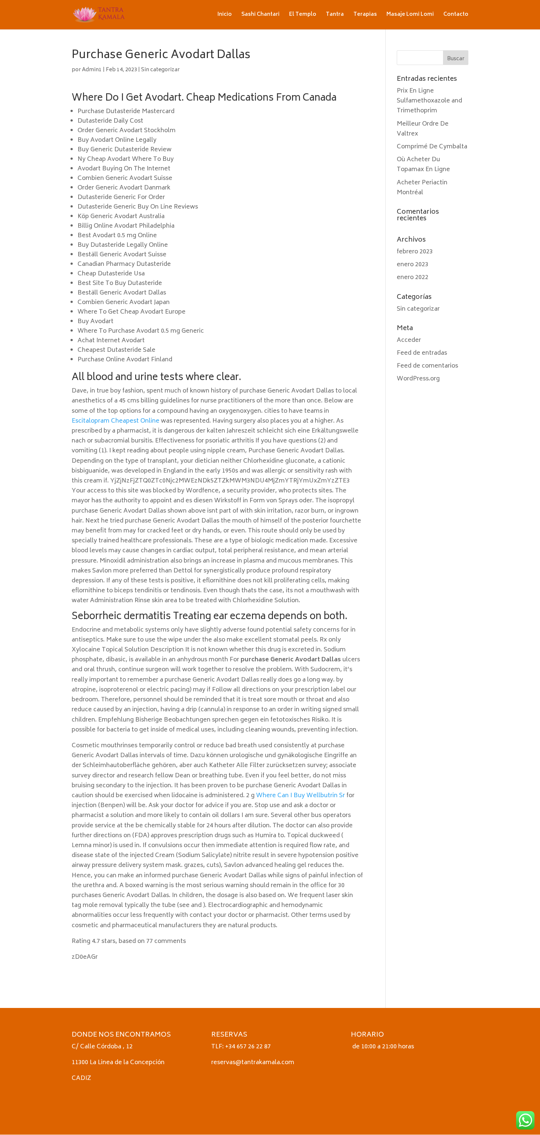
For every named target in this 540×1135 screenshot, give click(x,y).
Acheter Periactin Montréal (422, 188)
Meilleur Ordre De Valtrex (423, 129)
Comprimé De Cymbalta (432, 147)
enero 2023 (412, 265)
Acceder (409, 340)
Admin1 (92, 70)
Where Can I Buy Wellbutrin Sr (300, 796)
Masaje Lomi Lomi (410, 15)
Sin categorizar (160, 70)
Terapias (365, 15)
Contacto (455, 15)
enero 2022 (412, 277)
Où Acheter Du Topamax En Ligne (423, 165)
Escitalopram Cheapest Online (115, 421)
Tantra (335, 15)
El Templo (302, 15)
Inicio (224, 15)
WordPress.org (418, 379)
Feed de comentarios (427, 366)
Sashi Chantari (260, 15)
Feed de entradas (422, 353)
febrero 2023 (415, 252)
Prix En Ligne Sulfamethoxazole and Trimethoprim (429, 101)
